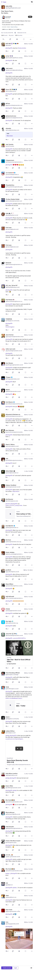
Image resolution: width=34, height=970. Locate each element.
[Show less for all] (32, 2)
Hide (30, 16)
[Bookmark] (24, 39)
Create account (7, 968)
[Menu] (31, 968)
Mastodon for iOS (21, 32)
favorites (18, 35)
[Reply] (3, 39)
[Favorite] (17, 39)
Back (4, 2)
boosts (4, 35)
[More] (31, 39)
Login (15, 968)
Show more (10, 136)
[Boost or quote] (10, 39)
